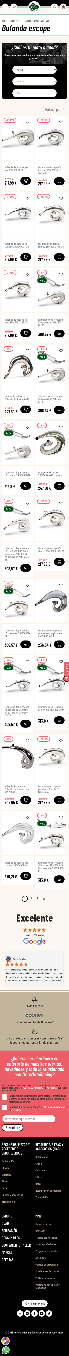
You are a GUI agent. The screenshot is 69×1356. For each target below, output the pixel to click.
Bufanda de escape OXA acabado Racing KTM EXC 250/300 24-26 (50, 633)
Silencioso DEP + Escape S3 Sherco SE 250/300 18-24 (17, 633)
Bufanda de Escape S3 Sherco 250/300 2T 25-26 (51, 550)
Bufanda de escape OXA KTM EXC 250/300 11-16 (16, 864)
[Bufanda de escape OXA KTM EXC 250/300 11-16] (18, 833)
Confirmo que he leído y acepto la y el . (38, 1108)
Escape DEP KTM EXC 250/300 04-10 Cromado (50, 474)
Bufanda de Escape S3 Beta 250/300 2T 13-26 (16, 321)
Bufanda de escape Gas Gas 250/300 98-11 (16, 168)
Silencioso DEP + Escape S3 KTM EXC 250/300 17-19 (17, 474)
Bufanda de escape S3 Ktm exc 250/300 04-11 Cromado (49, 170)
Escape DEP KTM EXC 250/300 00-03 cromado (16, 397)
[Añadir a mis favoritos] (27, 122)
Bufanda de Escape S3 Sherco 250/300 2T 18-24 (51, 245)
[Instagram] (20, 1313)
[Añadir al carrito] (25, 181)
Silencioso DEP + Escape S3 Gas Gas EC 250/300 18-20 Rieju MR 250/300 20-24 (16, 711)
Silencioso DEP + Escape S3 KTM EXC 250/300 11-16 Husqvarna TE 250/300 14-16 (51, 866)
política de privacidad (54, 1106)
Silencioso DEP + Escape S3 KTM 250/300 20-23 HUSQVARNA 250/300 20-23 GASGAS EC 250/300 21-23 (17, 554)
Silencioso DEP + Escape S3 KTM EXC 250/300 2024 (51, 708)
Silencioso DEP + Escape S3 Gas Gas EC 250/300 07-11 (50, 399)
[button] (35, 1303)
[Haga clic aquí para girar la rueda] (5, 1341)
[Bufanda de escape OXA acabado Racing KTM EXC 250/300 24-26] (51, 601)
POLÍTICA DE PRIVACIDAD (33, 1087)
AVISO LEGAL (52, 1087)
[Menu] (5, 7)
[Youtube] (42, 1313)
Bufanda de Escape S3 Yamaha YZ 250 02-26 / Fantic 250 (50, 789)
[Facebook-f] (34, 1313)
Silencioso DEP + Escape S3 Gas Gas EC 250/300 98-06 (50, 322)
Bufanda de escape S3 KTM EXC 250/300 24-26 (16, 245)
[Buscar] (14, 6)
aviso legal (16, 1109)
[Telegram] (27, 1313)
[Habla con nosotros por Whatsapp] (6, 1349)
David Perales (19, 959)
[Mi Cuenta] (54, 6)
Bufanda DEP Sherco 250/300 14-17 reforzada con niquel (16, 789)
